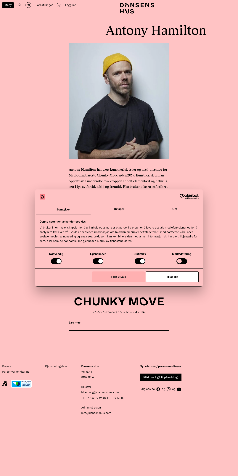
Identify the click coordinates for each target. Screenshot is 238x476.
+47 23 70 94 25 (96, 397)
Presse (6, 366)
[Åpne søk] (19, 5)
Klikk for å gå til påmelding (160, 377)
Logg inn (70, 5)
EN (28, 5)
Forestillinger (44, 5)
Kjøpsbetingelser (56, 366)
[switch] (98, 261)
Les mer (75, 322)
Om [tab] (174, 208)
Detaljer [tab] (119, 208)
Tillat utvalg (118, 276)
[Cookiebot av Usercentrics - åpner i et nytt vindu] (182, 196)
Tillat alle (172, 276)
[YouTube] (179, 389)
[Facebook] (158, 389)
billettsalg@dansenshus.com (100, 392)
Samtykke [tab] (63, 209)
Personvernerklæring (16, 371)
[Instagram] (168, 389)
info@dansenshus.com (96, 412)
